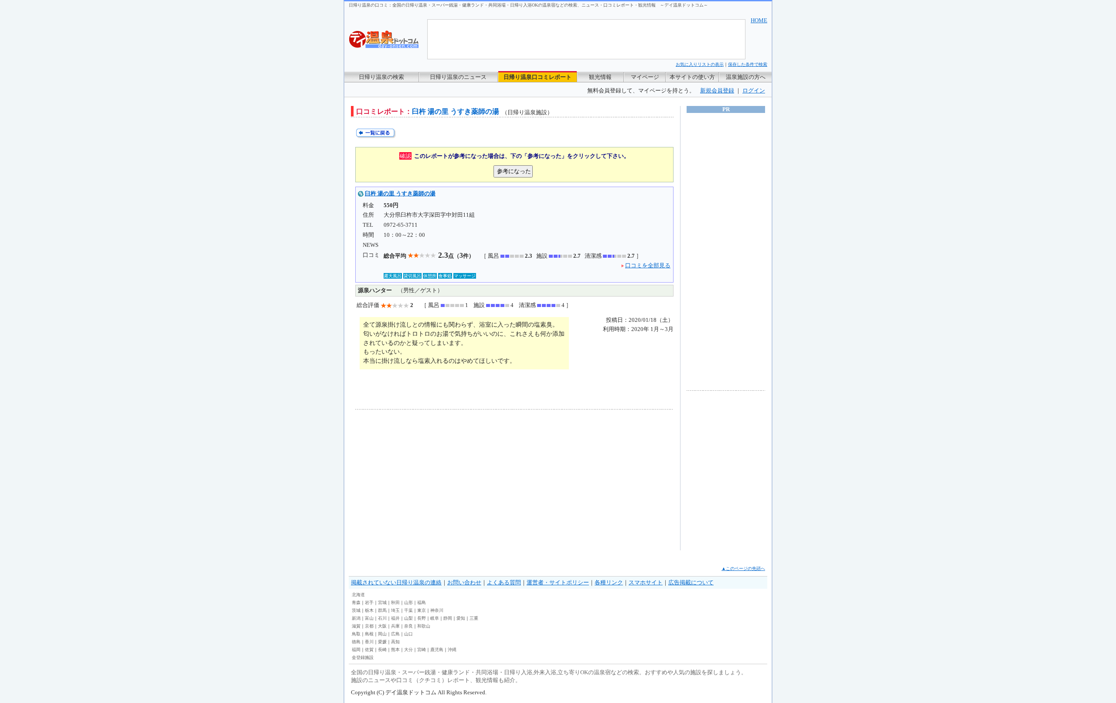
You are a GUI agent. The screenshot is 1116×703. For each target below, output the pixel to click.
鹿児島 (436, 649)
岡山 (382, 633)
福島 (421, 602)
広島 (395, 633)
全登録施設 (363, 657)
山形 (408, 602)
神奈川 (436, 610)
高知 (395, 641)
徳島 (356, 641)
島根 (369, 633)
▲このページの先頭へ (743, 568)
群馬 (382, 610)
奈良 (408, 626)
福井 (395, 618)
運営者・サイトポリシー (558, 582)
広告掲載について (691, 582)
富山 (369, 618)
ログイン (753, 90)
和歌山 (423, 626)
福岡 (356, 649)
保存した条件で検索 (747, 64)
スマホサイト (646, 582)
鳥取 (356, 633)
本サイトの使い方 (692, 77)
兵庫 (395, 626)
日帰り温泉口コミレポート (538, 77)
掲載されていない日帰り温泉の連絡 (396, 582)
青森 (356, 602)
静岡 (447, 618)
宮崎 (421, 649)
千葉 (408, 610)
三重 (474, 618)
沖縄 (452, 649)
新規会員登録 (717, 90)
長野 (421, 618)
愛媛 (382, 641)
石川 (382, 618)
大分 (408, 649)
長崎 (382, 649)
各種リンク (609, 582)
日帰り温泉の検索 (381, 77)
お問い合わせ (464, 582)
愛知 (460, 618)
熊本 (395, 649)
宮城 (382, 602)
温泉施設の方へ (746, 77)
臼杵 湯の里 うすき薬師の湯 (400, 193)
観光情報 (600, 77)
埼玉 (395, 610)
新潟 (356, 618)
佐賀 (369, 649)
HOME (759, 20)
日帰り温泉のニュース (458, 77)
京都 (369, 626)
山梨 (408, 618)
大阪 (382, 626)
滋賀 (356, 626)
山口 (408, 633)
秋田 (395, 602)
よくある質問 (504, 582)
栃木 (369, 610)
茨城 (356, 610)
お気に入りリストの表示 (700, 64)
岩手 (369, 602)
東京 (421, 610)
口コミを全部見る (647, 265)
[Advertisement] (436, 480)
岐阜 (434, 618)
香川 (369, 641)
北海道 (358, 594)
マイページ (645, 77)
